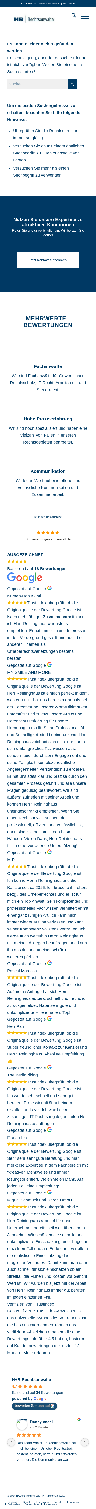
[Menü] (82, 16)
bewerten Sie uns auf (32, 1406)
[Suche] (71, 16)
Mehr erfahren (37, 1352)
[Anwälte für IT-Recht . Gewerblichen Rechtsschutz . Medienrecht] (39, 16)
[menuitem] (71, 16)
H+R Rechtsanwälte (31, 1379)
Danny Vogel (41, 1422)
